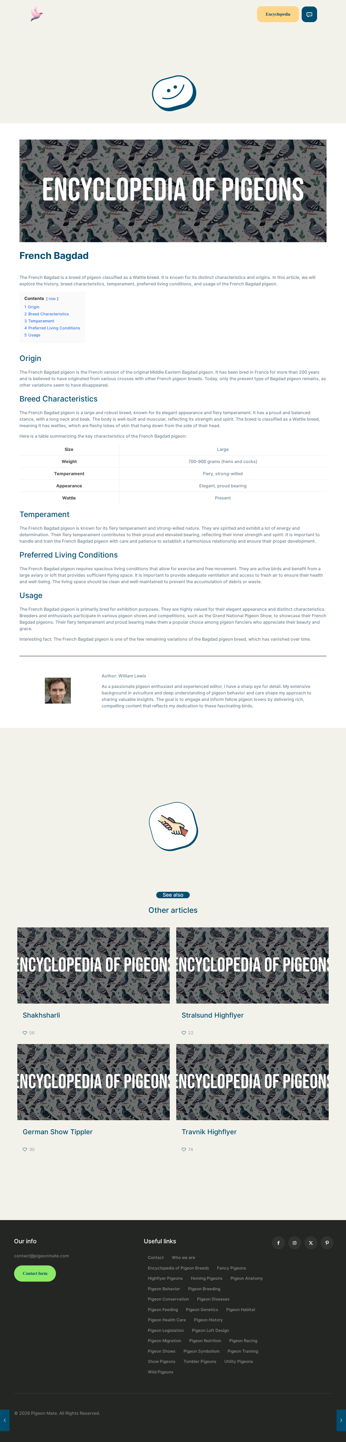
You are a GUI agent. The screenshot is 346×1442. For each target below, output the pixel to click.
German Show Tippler (58, 1132)
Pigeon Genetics (202, 1309)
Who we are (183, 1257)
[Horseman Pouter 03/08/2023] (341, 1420)
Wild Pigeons (160, 1372)
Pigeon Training (243, 1351)
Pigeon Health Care (167, 1319)
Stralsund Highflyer (213, 1015)
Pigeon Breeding (204, 1288)
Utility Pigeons (238, 1361)
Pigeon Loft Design (210, 1330)
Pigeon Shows (161, 1351)
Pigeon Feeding (163, 1309)
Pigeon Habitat (240, 1309)
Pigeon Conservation (168, 1299)
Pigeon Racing (243, 1340)
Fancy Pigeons (231, 1268)
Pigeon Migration (164, 1340)
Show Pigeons (161, 1361)
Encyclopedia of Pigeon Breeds (178, 1268)
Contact (156, 1257)
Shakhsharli (41, 1015)
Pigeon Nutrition (205, 1340)
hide (52, 299)
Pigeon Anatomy (247, 1278)
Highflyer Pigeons (165, 1278)
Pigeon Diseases (213, 1299)
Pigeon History (208, 1319)
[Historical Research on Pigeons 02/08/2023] (4, 1420)
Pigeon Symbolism (201, 1351)
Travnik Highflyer (209, 1132)
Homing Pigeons (206, 1278)
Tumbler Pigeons (200, 1361)
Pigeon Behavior (164, 1288)
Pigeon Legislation (166, 1330)
